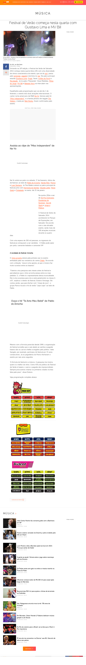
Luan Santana (16, 185)
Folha (37, 6)
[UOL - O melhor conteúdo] (6, 2)
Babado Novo (30, 83)
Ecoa (60, 6)
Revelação (14, 81)
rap (39, 76)
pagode (24, 76)
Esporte (41, 6)
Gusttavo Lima (21, 78)
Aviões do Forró (44, 78)
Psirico (53, 183)
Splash (46, 6)
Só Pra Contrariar (47, 198)
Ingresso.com (16, 2)
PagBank (43, 2)
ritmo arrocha (17, 258)
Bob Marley (29, 101)
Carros (28, 6)
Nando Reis (45, 183)
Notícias (19, 6)
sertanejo (17, 76)
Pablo (42, 260)
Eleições (14, 6)
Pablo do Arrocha (33, 183)
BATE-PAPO (23, 2)
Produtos (6, 6)
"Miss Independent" (17, 99)
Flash (10, 6)
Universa (50, 6)
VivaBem (55, 6)
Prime (74, 6)
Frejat (30, 78)
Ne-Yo (36, 96)
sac (61, 2)
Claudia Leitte (45, 188)
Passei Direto (37, 2)
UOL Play (48, 2)
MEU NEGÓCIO (29, 2)
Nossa (69, 6)
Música (43, 13)
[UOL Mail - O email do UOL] (65, 2)
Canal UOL (65, 6)
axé (46, 73)
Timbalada (20, 190)
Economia (33, 6)
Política (24, 6)
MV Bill (20, 83)
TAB (72, 6)
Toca (77, 6)
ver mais (28, 648)
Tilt (58, 6)
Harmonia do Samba (31, 188)
